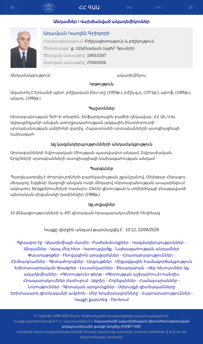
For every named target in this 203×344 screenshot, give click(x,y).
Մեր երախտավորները (113, 293)
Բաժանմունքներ (110, 242)
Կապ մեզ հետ (65, 249)
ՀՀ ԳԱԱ (89, 7)
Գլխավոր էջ (29, 242)
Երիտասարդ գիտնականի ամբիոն (48, 293)
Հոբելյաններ (122, 280)
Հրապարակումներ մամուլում (55, 280)
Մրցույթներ (99, 261)
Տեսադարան (130, 268)
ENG (129, 7)
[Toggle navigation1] (190, 7)
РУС (158, 7)
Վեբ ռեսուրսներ (165, 268)
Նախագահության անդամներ (147, 249)
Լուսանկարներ (96, 268)
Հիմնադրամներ (28, 261)
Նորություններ (43, 287)
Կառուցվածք (98, 249)
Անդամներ (65, 21)
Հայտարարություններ (166, 293)
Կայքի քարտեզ (91, 299)
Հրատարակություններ (147, 255)
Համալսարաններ (158, 280)
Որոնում (120, 299)
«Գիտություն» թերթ (81, 274)
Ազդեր (98, 280)
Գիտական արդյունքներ (89, 287)
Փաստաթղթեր (43, 255)
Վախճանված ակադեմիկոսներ (115, 21)
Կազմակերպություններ (158, 242)
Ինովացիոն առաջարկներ (91, 255)
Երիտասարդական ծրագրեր (45, 268)
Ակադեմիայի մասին (67, 242)
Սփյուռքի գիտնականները (146, 287)
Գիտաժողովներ (66, 261)
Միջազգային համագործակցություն (153, 261)
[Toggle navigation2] (12, 7)
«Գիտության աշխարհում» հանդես (142, 274)
